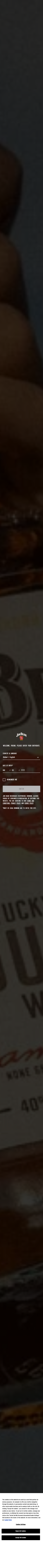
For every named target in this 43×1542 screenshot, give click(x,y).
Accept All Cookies (20, 1537)
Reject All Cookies (21, 1531)
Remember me (12, 780)
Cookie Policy (29, 803)
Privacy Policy (15, 803)
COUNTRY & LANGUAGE (10, 753)
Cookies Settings (21, 1524)
